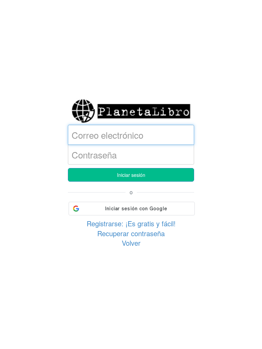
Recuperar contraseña (131, 233)
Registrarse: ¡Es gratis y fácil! (131, 223)
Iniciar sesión (131, 174)
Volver (131, 243)
